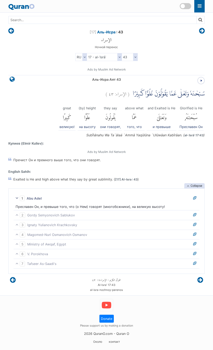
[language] (12, 80)
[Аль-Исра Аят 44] (202, 31)
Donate (106, 319)
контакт (114, 341)
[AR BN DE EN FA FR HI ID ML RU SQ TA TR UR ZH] (81, 57)
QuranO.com (103, 334)
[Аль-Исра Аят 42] (11, 31)
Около (97, 341)
